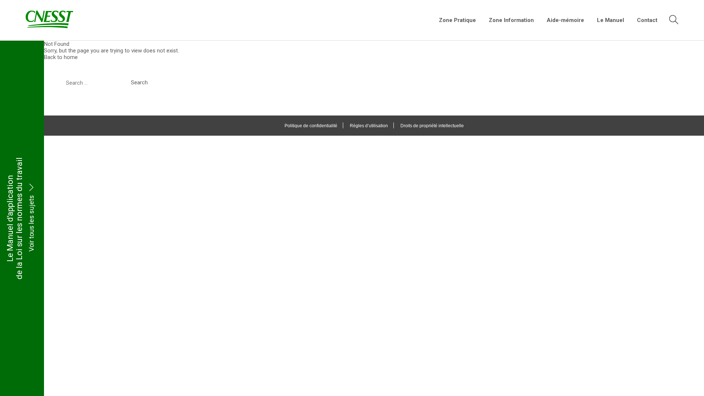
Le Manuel (610, 20)
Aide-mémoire (565, 20)
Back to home (61, 57)
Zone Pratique (457, 20)
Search (139, 82)
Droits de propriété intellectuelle (432, 125)
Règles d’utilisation (369, 125)
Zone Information (511, 20)
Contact (647, 20)
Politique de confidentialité (311, 125)
